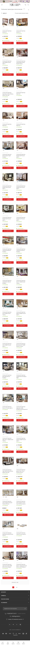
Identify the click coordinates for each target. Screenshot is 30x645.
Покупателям (5, 599)
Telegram (13, 624)
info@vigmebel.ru (16, 616)
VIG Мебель (4, 602)
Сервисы (3, 595)
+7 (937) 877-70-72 (11, 613)
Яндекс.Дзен (20, 624)
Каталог (3, 592)
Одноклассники (16, 624)
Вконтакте (9, 624)
